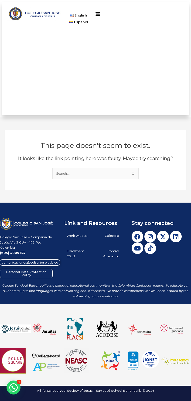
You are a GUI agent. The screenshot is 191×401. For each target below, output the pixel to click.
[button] (97, 14)
